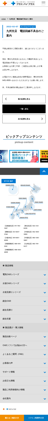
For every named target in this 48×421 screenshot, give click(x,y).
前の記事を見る (24, 99)
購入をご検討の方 (12, 418)
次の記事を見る (24, 119)
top (44, 171)
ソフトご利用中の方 (36, 418)
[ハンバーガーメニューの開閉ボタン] (43, 3)
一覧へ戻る (24, 109)
